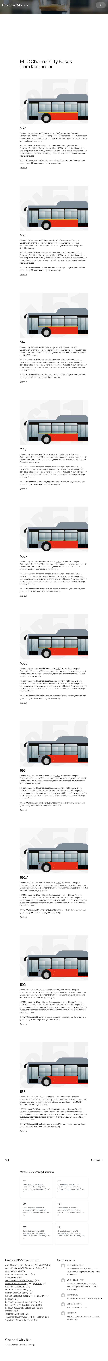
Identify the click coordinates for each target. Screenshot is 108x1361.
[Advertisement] (54, 36)
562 (23, 128)
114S (23, 449)
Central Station (14, 1268)
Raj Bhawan (42, 1295)
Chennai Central (15, 1271)
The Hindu (42, 1316)
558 (23, 1091)
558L (23, 235)
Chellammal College (36, 1268)
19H (59, 1203)
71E (76, 1294)
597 (82, 1265)
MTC (57, 133)
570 (74, 1312)
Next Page (97, 1160)
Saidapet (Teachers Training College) (24, 1302)
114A (80, 1303)
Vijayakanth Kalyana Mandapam (21, 1320)
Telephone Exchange (17, 1313)
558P (24, 556)
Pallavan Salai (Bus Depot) (19, 1292)
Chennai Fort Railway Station (20, 1274)
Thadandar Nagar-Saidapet (19, 1316)
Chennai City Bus (15, 5)
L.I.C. (9, 1286)
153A (82, 1280)
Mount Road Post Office (18, 1289)
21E (59, 1180)
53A (24, 1203)
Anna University (14, 1265)
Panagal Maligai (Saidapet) (19, 1295)
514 (22, 342)
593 (23, 770)
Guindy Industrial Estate (18, 1283)
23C (24, 1227)
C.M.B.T (45, 1265)
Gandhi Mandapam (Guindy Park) (22, 1280)
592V (24, 877)
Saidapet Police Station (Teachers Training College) (24, 1309)
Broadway (31, 1265)
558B (24, 663)
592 (23, 984)
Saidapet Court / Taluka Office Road (23, 1305)
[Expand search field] (101, 5)
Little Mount (22, 1286)
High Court (40, 1283)
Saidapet (11, 1298)
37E (24, 1180)
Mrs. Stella (71, 1303)
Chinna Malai (13, 1277)
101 (59, 1227)
